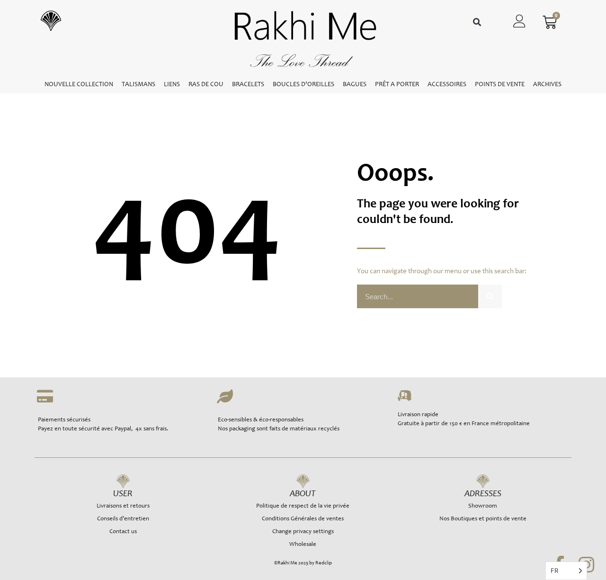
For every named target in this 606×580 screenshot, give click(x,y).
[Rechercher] (490, 296)
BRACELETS (248, 84)
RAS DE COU (205, 84)
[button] (477, 22)
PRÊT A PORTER (397, 84)
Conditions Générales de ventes (303, 519)
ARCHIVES (547, 84)
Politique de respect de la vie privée (302, 506)
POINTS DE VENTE (500, 84)
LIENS (172, 84)
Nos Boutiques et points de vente (482, 519)
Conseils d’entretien (123, 519)
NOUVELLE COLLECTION (79, 84)
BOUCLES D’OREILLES (303, 84)
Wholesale (302, 545)
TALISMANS (138, 84)
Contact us (123, 532)
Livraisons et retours (123, 506)
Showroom (482, 506)
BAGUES (354, 84)
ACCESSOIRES (447, 84)
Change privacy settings (303, 532)
